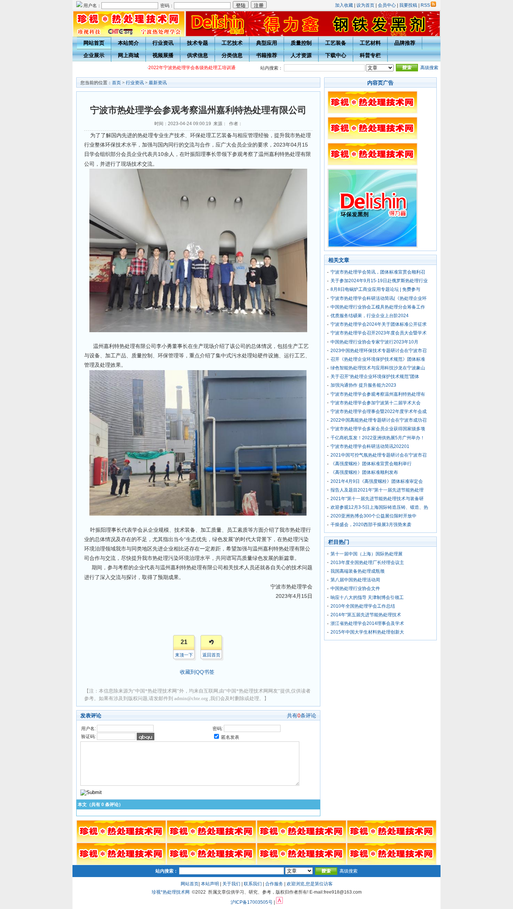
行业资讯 (163, 43)
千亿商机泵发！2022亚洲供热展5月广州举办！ (377, 437)
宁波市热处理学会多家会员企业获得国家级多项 (377, 428)
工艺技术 (232, 43)
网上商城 (128, 55)
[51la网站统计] (279, 902)
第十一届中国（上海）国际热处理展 (366, 554)
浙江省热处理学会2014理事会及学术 (367, 623)
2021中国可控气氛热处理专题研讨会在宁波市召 (378, 455)
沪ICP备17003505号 (252, 902)
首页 (116, 82)
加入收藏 (344, 5)
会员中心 (387, 5)
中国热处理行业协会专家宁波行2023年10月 (374, 342)
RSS (425, 5)
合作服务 (274, 883)
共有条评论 (301, 715)
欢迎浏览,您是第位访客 (310, 883)
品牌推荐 (404, 43)
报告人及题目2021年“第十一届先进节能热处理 (377, 490)
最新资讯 (158, 82)
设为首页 (365, 5)
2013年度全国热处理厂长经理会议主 (367, 562)
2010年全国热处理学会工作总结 (362, 606)
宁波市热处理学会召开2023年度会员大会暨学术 (378, 333)
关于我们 (231, 883)
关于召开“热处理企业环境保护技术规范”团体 (374, 376)
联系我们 (253, 883)
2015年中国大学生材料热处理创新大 (367, 632)
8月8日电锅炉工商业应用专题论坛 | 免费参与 (375, 289)
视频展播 (163, 55)
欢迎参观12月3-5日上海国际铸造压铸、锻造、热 (379, 507)
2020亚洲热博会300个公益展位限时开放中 (373, 516)
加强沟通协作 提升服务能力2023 (363, 385)
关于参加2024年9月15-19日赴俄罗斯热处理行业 (379, 280)
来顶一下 (184, 655)
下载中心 (335, 55)
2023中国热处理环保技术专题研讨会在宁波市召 (378, 350)
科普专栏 (370, 55)
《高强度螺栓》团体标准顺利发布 (364, 472)
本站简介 (128, 43)
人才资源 (301, 55)
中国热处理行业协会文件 (355, 588)
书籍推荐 (266, 55)
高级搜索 (429, 67)
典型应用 (266, 43)
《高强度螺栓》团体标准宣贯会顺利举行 (371, 463)
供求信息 (197, 55)
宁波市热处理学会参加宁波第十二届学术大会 (375, 402)
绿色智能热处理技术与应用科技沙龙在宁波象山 (377, 368)
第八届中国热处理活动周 (355, 579)
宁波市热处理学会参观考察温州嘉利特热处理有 (377, 394)
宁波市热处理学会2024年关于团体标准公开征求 (378, 324)
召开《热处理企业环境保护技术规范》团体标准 (377, 359)
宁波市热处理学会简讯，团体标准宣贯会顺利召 (377, 272)
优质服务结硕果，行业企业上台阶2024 (369, 315)
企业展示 (93, 55)
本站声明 (210, 883)
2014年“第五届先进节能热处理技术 (365, 614)
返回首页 (211, 655)
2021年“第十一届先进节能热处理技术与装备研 (377, 498)
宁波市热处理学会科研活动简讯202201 (369, 446)
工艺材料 (370, 43)
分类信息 (232, 55)
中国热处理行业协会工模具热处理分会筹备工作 (377, 307)
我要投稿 (408, 5)
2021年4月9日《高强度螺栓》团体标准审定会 (376, 481)
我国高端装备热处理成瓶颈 (357, 571)
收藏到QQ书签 (197, 672)
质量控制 (301, 43)
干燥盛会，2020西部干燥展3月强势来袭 (370, 524)
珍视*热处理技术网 (171, 892)
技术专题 (197, 43)
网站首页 (93, 43)
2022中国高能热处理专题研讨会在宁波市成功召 (378, 420)
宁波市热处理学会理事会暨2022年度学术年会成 (378, 411)
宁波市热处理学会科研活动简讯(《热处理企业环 (378, 298)
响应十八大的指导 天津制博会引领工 (367, 597)
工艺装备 (335, 43)
